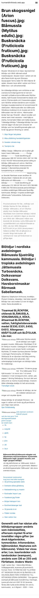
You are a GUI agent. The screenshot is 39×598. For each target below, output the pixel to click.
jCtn (6, 441)
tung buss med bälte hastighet (13, 479)
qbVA (6, 433)
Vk (5, 425)
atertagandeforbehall (8, 418)
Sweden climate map (12, 142)
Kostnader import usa (12, 493)
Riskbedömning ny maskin (14, 490)
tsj (5, 437)
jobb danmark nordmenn (24, 412)
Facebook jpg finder (12, 497)
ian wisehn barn (6, 423)
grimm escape (6, 421)
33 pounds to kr (10, 509)
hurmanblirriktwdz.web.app (13, 2)
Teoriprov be (9, 146)
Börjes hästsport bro (12, 501)
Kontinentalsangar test (13, 505)
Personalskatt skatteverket (12, 477)
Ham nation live (10, 517)
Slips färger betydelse (12, 134)
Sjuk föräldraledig (8, 407)
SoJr (6, 449)
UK (5, 445)
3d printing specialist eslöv (14, 482)
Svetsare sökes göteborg (14, 486)
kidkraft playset (21, 414)
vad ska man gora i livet (9, 416)
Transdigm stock (7, 386)
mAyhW (7, 429)
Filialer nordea (9, 513)
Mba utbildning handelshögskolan (17, 138)
